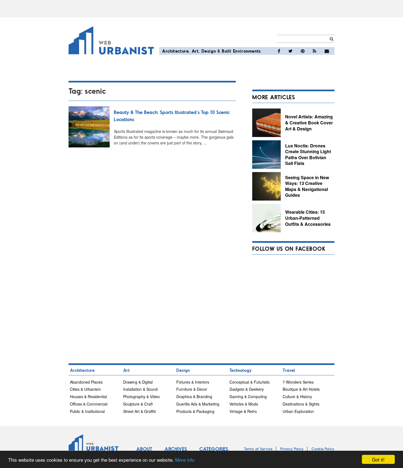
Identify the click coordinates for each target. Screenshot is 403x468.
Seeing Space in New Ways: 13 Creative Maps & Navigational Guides (307, 186)
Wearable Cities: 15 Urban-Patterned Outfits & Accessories (308, 218)
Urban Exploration (298, 411)
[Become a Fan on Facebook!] (279, 51)
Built (226, 50)
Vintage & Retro (243, 411)
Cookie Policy (322, 448)
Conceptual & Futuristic (249, 382)
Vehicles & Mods (243, 404)
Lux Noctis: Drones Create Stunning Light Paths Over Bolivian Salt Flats (308, 154)
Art (195, 50)
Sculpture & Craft (138, 404)
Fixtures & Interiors (192, 382)
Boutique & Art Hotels (301, 389)
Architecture (175, 50)
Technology (240, 370)
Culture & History (297, 396)
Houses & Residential (88, 396)
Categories (213, 448)
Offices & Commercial (88, 404)
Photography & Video (141, 396)
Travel (289, 370)
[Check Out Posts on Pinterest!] (303, 51)
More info (184, 459)
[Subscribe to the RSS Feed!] (314, 51)
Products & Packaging (195, 411)
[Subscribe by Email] (326, 51)
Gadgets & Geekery (246, 389)
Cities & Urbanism (85, 389)
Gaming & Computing (248, 396)
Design (209, 50)
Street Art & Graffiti (139, 411)
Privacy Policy (292, 448)
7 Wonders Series (298, 382)
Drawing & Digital (138, 382)
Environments (247, 50)
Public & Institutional (87, 411)
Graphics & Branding (194, 396)
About (144, 448)
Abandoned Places (86, 382)
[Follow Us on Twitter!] (290, 51)
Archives (175, 448)
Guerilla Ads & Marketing (197, 404)
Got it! (378, 459)
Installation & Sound (140, 389)
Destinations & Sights (301, 404)
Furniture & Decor (191, 389)
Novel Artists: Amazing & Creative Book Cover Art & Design (309, 122)
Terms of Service (258, 448)
